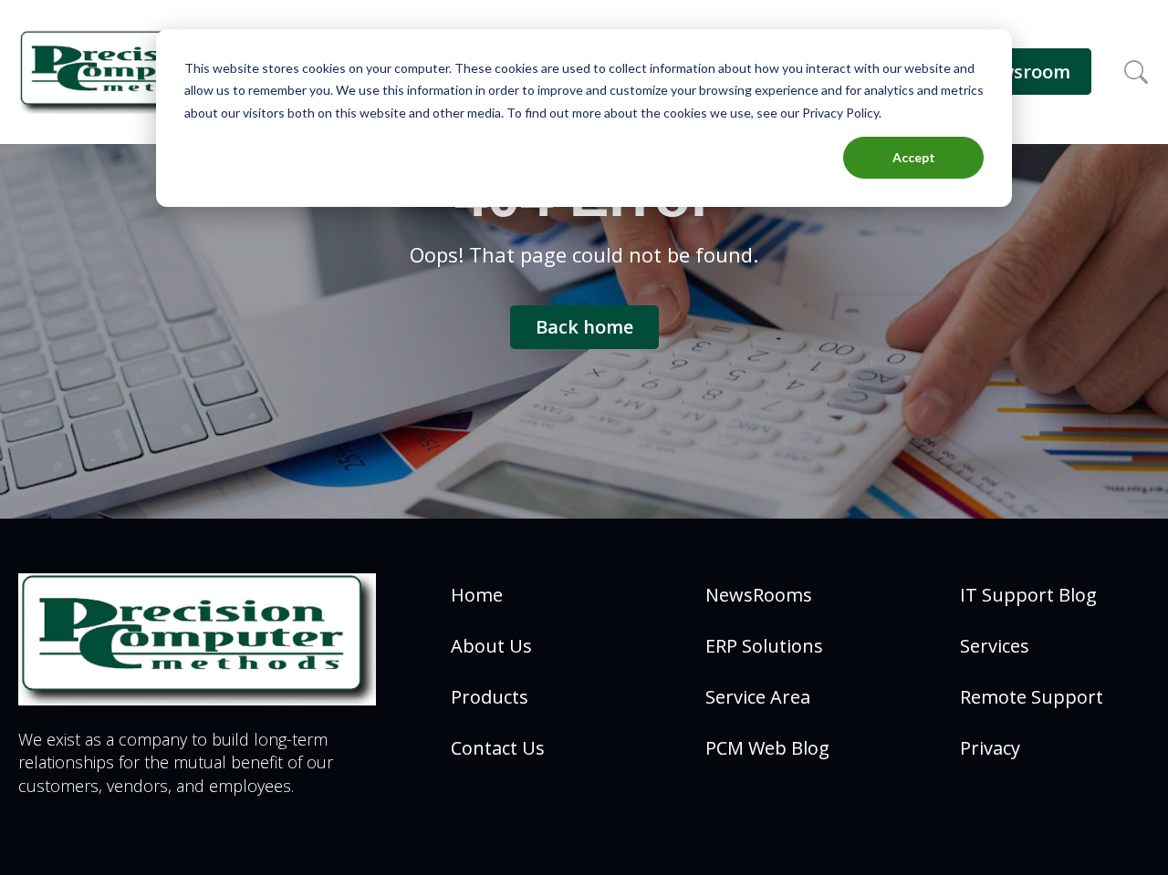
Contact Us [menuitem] (498, 748)
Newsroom (1022, 71)
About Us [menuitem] (491, 645)
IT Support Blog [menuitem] (1028, 594)
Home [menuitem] (477, 594)
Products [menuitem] (489, 697)
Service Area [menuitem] (757, 697)
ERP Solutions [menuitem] (764, 645)
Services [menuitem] (994, 645)
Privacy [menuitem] (990, 748)
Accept (913, 157)
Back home (584, 326)
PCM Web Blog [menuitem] (767, 748)
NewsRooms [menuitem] (758, 594)
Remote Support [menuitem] (1031, 697)
